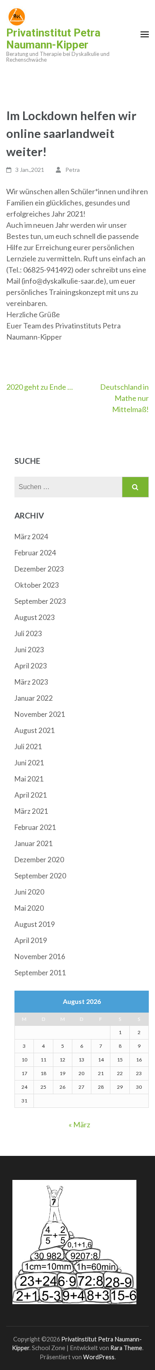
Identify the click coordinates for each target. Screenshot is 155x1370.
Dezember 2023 (39, 568)
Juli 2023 (28, 633)
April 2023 (30, 665)
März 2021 (31, 811)
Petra (72, 169)
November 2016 (39, 956)
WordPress (98, 1356)
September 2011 (40, 972)
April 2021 (30, 795)
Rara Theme (126, 1347)
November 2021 (39, 714)
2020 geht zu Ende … (39, 386)
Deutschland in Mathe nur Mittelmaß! (124, 398)
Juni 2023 (29, 649)
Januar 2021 (33, 843)
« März (79, 1124)
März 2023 (31, 682)
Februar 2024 (35, 552)
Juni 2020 (29, 892)
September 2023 (40, 601)
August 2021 (34, 730)
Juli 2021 (28, 746)
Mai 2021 (29, 778)
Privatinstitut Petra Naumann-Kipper (53, 39)
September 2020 (40, 875)
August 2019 (34, 924)
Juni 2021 (29, 762)
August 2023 (34, 617)
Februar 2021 (35, 827)
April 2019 (30, 940)
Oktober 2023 (36, 585)
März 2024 (31, 536)
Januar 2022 (33, 698)
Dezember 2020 (39, 859)
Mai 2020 (29, 908)
